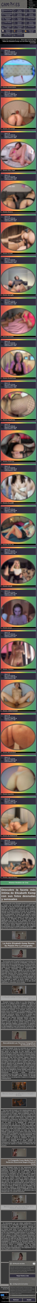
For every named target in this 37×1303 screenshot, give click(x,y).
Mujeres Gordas (31, 11)
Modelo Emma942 (8, 336)
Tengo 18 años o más (22, 1275)
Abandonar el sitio (14, 1279)
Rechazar (16, 1299)
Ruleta (31, 7)
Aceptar (29, 1299)
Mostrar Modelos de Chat (18, 883)
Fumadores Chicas (19, 27)
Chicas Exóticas (19, 11)
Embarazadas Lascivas (8, 15)
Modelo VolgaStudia (9, 419)
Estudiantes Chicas (8, 19)
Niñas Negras (8, 34)
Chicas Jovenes (31, 15)
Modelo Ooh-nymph (9, 128)
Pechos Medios (20, 23)
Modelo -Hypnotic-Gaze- (10, 877)
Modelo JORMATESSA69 (10, 711)
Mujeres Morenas (19, 31)
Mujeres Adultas (19, 19)
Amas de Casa (8, 10)
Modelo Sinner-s (8, 212)
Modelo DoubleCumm (9, 378)
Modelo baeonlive (8, 794)
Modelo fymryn (7, 627)
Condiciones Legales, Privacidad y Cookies (22, 1295)
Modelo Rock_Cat (8, 544)
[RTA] (33, 1279)
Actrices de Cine (15, 39)
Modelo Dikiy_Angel (9, 170)
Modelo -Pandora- (8, 669)
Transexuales (32, 5)
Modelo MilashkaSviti (9, 752)
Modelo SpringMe (8, 295)
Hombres (31, 3)
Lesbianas (19, 34)
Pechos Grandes (31, 23)
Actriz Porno (7, 1289)
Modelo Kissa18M (8, 503)
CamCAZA (5, 39)
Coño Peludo (8, 22)
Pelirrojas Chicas (31, 31)
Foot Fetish (31, 26)
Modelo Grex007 (8, 253)
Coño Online (31, 18)
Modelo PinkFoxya (8, 461)
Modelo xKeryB (7, 586)
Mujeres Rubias (8, 31)
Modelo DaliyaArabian (9, 87)
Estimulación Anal (8, 27)
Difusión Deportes (19, 15)
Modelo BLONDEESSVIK (10, 835)
